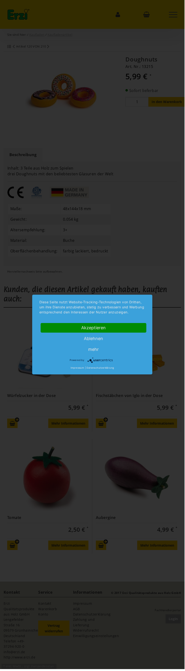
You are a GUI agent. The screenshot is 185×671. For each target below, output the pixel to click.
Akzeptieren (93, 327)
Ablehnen (93, 338)
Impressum (77, 367)
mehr (93, 349)
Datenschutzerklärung (100, 367)
